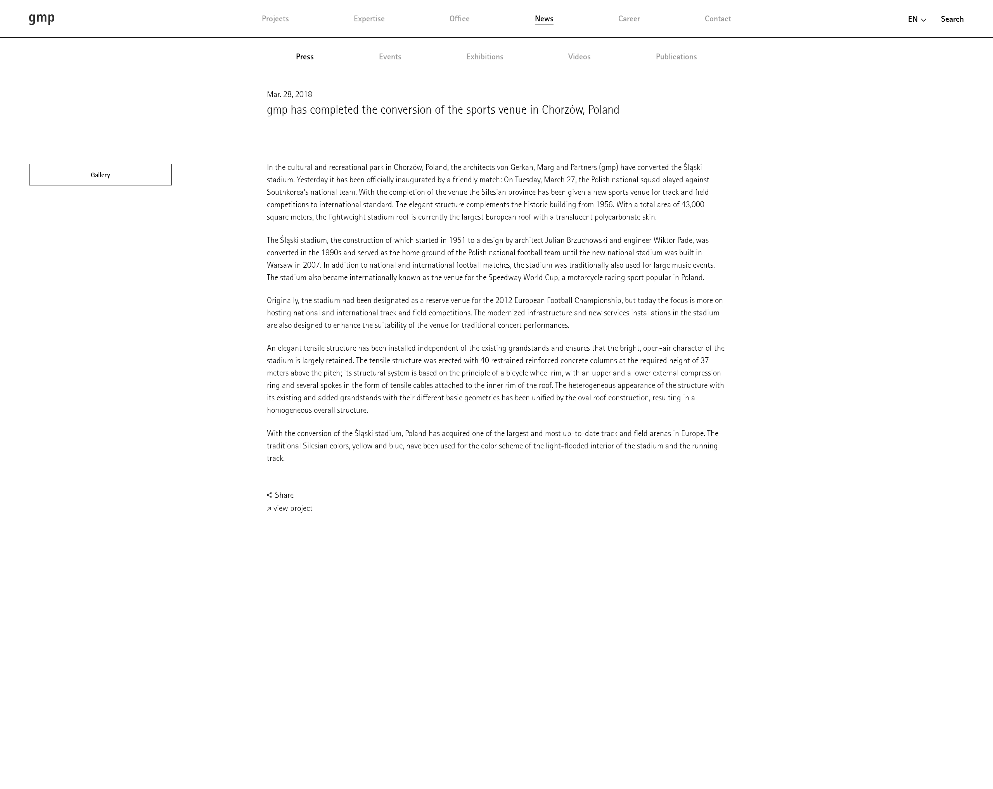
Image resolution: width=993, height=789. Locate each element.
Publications (676, 56)
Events (390, 56)
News (544, 18)
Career (629, 18)
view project (292, 508)
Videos (579, 56)
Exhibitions (484, 56)
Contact (718, 18)
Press (305, 56)
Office (460, 18)
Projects (275, 18)
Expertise (369, 18)
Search (952, 19)
